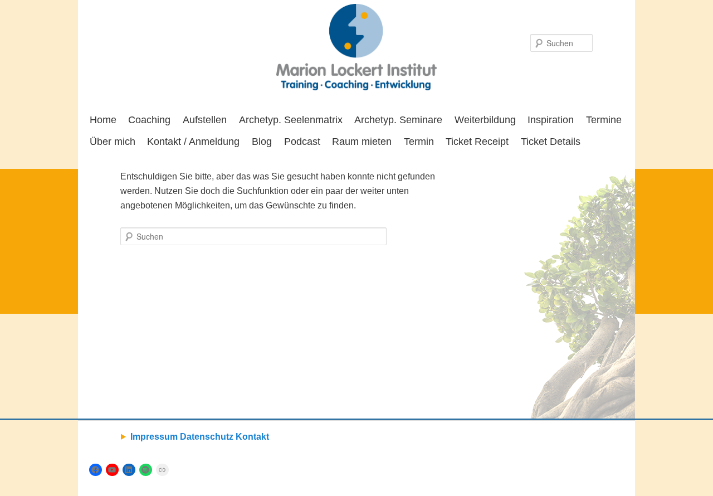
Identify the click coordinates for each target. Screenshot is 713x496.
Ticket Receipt (477, 141)
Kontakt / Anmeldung (193, 141)
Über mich (112, 141)
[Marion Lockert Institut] (356, 47)
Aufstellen (205, 119)
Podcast (302, 141)
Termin (419, 141)
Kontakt (252, 436)
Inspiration (551, 119)
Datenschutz (206, 436)
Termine (604, 119)
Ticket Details (550, 141)
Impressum (154, 436)
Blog (262, 141)
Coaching (149, 119)
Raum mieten (362, 141)
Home (103, 119)
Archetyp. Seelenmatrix (291, 119)
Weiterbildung (485, 119)
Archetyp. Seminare (398, 119)
